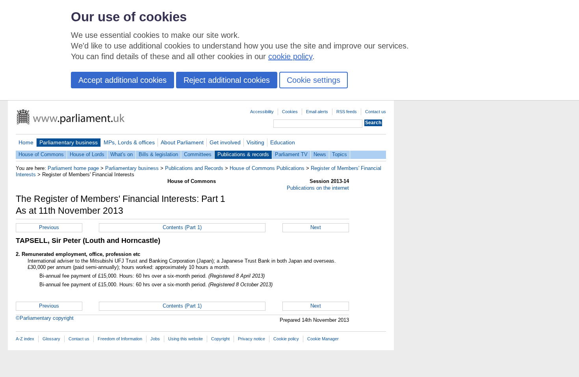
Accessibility (262, 111)
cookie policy (290, 56)
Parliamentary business (68, 142)
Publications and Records (194, 168)
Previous (49, 227)
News (320, 154)
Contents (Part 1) (182, 227)
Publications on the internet (318, 188)
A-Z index (25, 338)
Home (26, 142)
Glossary (51, 338)
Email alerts (317, 111)
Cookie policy (286, 338)
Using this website (185, 338)
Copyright (220, 338)
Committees (198, 154)
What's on (121, 154)
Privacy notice (251, 338)
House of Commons (41, 154)
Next (315, 227)
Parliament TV (291, 154)
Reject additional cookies (227, 80)
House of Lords (87, 154)
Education (282, 142)
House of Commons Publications (267, 168)
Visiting (255, 142)
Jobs (155, 338)
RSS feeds (346, 111)
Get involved (225, 142)
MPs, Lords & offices (129, 142)
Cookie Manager (323, 338)
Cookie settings (313, 80)
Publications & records (243, 154)
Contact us (375, 111)
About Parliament (182, 142)
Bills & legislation (158, 154)
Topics (339, 154)
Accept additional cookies (122, 80)
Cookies (290, 111)
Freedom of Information (120, 338)
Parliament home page (73, 168)
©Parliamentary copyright (45, 318)
